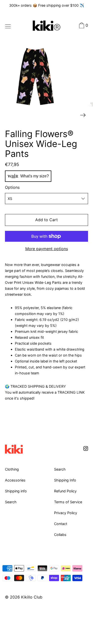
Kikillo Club (31, 597)
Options (12, 187)
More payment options (46, 248)
